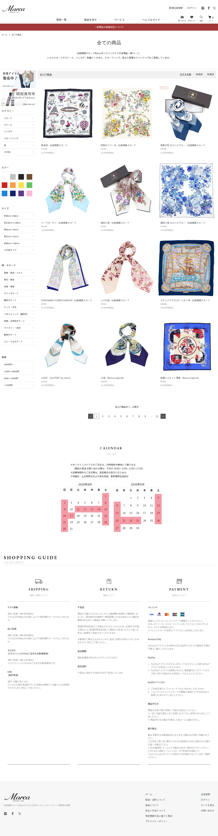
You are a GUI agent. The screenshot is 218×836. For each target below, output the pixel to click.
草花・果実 (9, 279)
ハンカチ (8, 131)
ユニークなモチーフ (13, 341)
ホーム (4, 34)
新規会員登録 (176, 7)
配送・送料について (155, 799)
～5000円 (8, 385)
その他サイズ (10, 249)
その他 (7, 151)
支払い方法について (155, 810)
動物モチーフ (10, 334)
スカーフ (8, 118)
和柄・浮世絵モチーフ (14, 320)
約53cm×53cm (11, 236)
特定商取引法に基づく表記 (158, 815)
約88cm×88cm (11, 215)
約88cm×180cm (11, 243)
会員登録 (205, 794)
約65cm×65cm (11, 229)
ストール (8, 124)
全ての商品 (16, 34)
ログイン (191, 7)
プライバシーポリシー (156, 821)
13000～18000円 (11, 371)
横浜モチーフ (10, 300)
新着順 (210, 74)
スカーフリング (11, 138)
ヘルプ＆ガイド (151, 20)
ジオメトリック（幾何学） (16, 314)
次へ (163, 416)
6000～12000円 (11, 378)
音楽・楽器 (9, 286)
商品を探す (90, 20)
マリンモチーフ (11, 293)
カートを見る (207, 805)
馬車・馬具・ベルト (13, 272)
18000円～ (9, 364)
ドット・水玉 (10, 307)
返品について (152, 805)
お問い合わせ (207, 810)
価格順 (199, 74)
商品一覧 (61, 19)
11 (157, 416)
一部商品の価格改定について (109, 27)
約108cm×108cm (12, 222)
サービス (119, 20)
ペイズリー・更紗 (12, 327)
